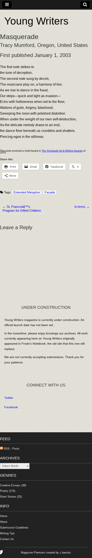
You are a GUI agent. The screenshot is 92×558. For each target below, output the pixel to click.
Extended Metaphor (26, 192)
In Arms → (81, 206)
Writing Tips (7, 533)
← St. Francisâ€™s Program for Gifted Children (22, 208)
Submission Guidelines (14, 527)
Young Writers (36, 21)
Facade (50, 192)
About (3, 521)
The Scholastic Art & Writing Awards (62, 150)
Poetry (4, 490)
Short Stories (8, 496)
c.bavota (65, 552)
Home (3, 516)
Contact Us (7, 539)
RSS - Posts (11, 448)
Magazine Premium (33, 552)
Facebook (11, 407)
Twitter (8, 397)
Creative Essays (10, 485)
